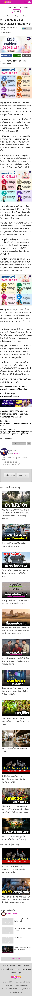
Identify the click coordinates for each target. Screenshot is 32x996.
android (3, 429)
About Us (4, 989)
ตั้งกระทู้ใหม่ (16, 959)
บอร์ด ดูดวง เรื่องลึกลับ (20, 16)
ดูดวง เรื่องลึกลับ (12, 914)
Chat (2, 969)
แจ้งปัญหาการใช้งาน (24, 989)
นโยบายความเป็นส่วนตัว (23, 982)
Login (10, 475)
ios (1, 421)
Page (19, 972)
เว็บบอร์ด (8, 8)
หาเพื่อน (26, 965)
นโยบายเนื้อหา (8, 985)
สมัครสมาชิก (23, 475)
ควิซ (23, 969)
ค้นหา (26, 8)
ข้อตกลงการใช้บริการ (8, 982)
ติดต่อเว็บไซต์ (13, 989)
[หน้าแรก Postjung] (7, 2)
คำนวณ (28, 969)
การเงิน (13, 972)
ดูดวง (2, 64)
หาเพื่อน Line (9, 969)
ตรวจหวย (12, 965)
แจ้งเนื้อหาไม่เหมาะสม (16, 992)
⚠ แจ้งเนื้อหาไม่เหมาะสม (19, 444)
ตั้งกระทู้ (16, 11)
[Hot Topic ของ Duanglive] (4, 455)
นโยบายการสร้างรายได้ (21, 985)
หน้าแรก (3, 16)
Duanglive (9, 32)
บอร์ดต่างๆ (17, 8)
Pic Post (17, 969)
